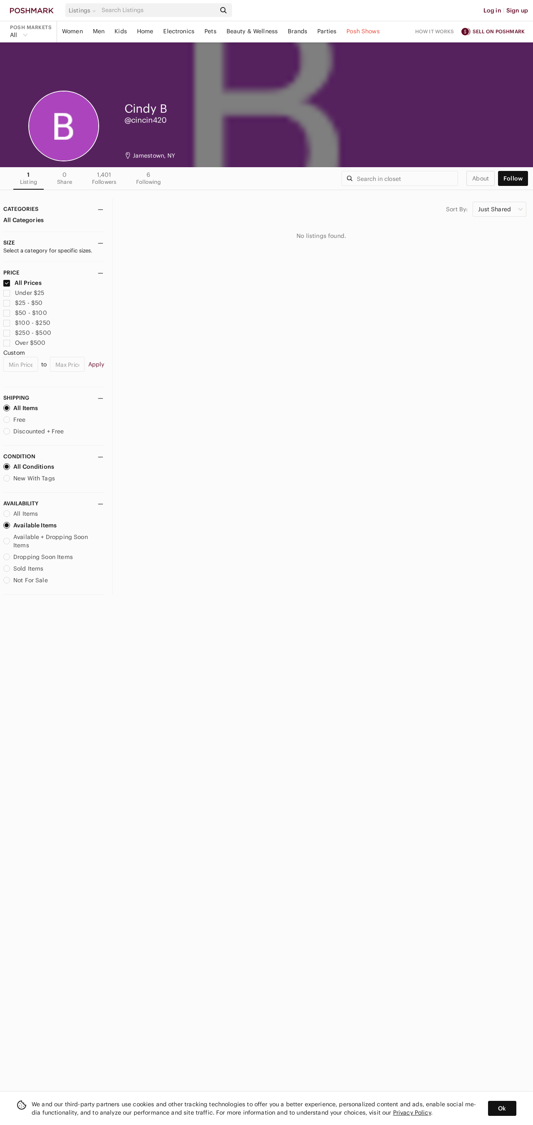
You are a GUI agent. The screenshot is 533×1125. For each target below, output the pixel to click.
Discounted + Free (38, 431)
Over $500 (30, 342)
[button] (84, 10)
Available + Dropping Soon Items (50, 541)
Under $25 (29, 293)
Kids (121, 31)
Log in (492, 10)
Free (19, 419)
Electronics (178, 31)
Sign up (517, 10)
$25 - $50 (28, 303)
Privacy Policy (412, 1112)
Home (145, 31)
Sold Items (28, 568)
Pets (210, 31)
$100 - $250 (32, 322)
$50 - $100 (31, 312)
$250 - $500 (33, 332)
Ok (502, 1108)
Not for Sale (30, 580)
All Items (25, 408)
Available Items (35, 525)
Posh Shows (363, 31)
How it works (434, 31)
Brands (297, 31)
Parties (326, 31)
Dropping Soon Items (43, 557)
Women (72, 31)
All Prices (28, 283)
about (480, 178)
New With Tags (34, 478)
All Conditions (33, 466)
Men (99, 31)
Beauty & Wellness (252, 31)
